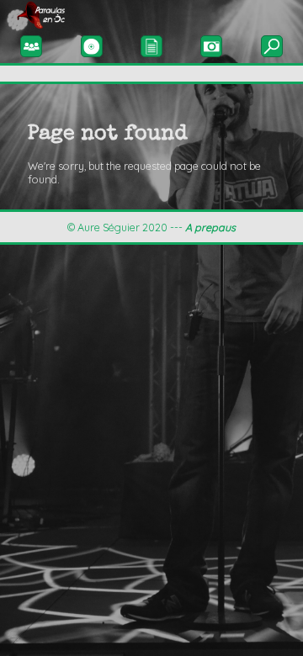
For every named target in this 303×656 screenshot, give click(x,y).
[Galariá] (211, 45)
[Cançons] (151, 45)
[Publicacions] (92, 45)
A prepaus (210, 227)
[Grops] (31, 45)
